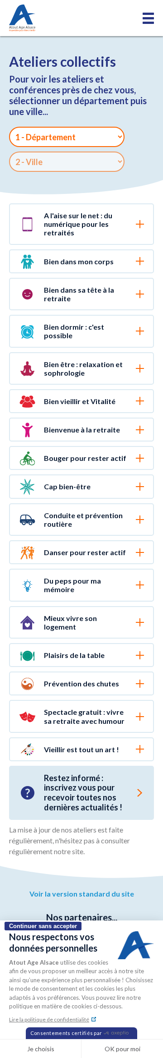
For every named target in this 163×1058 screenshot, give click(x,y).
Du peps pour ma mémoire (72, 584)
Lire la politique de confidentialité (49, 1019)
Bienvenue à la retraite (82, 429)
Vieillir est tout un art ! (81, 749)
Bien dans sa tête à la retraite (79, 294)
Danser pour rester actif (85, 552)
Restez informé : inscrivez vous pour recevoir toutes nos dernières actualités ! (83, 792)
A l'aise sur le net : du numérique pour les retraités (78, 224)
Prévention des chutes (81, 683)
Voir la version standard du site (81, 893)
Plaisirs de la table (74, 655)
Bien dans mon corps (79, 261)
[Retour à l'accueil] (22, 18)
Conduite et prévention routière (83, 519)
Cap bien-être (67, 486)
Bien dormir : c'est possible (74, 331)
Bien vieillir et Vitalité (79, 401)
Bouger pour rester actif (85, 458)
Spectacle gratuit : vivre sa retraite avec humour (84, 716)
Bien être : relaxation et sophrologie (83, 368)
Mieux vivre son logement (70, 622)
